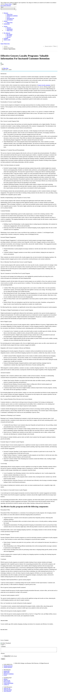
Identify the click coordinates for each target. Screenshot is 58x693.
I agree (14, 4)
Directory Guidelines (9, 673)
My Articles (9, 34)
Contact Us (6, 684)
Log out (8, 37)
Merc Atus (5, 68)
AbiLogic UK (7, 688)
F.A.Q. (8, 17)
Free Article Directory (6, 5)
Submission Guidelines (12, 15)
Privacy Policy (8, 4)
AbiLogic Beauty (8, 689)
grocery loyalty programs (44, 85)
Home (2, 43)
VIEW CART (7, 39)
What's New (10, 14)
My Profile (9, 35)
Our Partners (10, 19)
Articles (5, 21)
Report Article (48, 46)
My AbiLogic (7, 33)
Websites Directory (8, 665)
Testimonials (7, 23)
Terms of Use (7, 680)
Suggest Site (7, 671)
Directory (6, 13)
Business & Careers (8, 47)
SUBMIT (6, 38)
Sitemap (5, 679)
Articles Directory (8, 667)
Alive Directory (7, 691)
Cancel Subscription (8, 683)
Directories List (10, 18)
